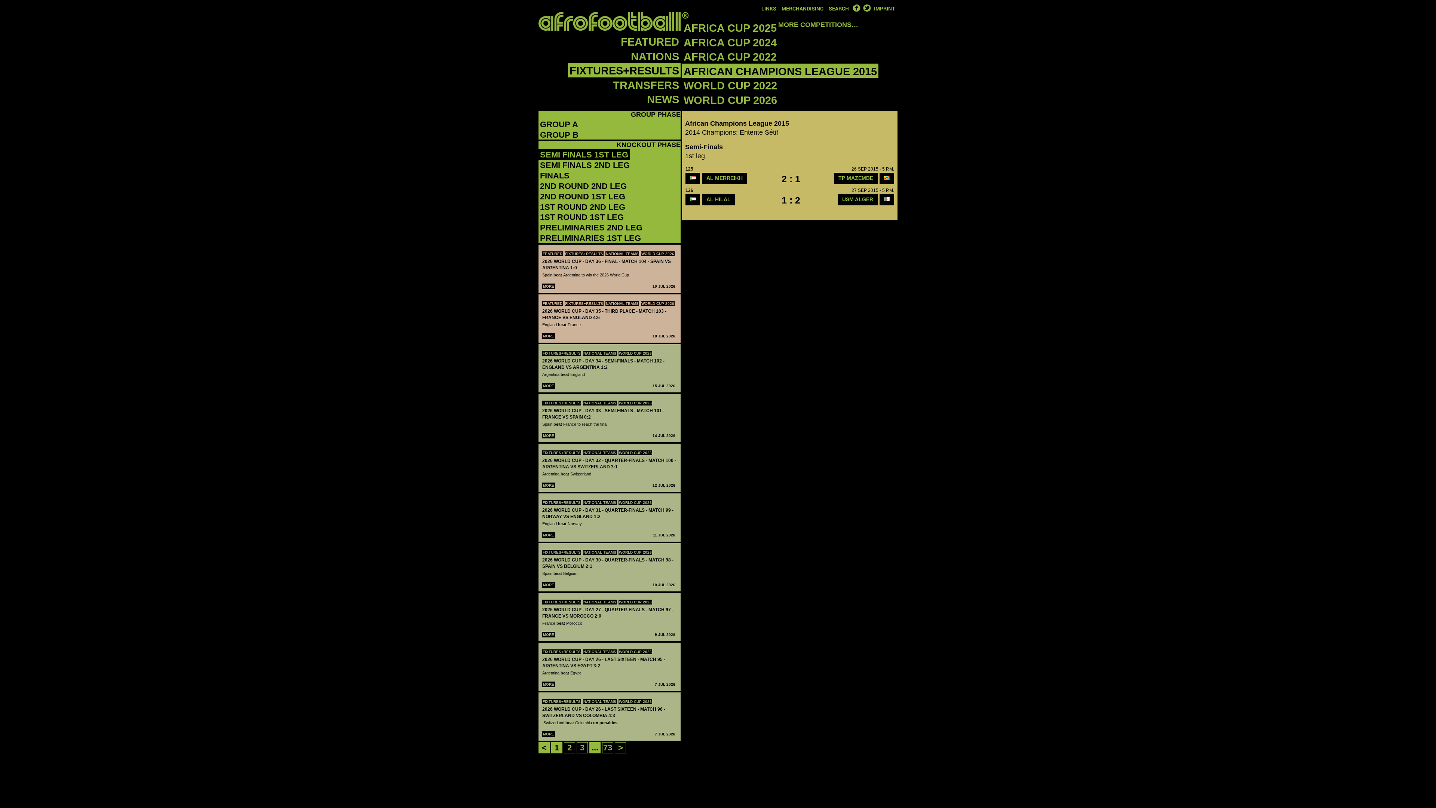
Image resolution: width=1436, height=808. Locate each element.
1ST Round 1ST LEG (582, 217)
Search (839, 8)
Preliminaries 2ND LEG (591, 227)
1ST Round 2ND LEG (582, 207)
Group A (559, 124)
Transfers (646, 85)
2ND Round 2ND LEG (583, 186)
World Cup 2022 (730, 86)
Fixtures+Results (624, 71)
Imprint (884, 8)
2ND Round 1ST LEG (582, 196)
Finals (555, 175)
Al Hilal (718, 199)
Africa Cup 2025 (730, 28)
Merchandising (802, 8)
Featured (650, 42)
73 (607, 747)
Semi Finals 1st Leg (584, 154)
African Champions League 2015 (780, 71)
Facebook (856, 7)
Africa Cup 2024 (730, 43)
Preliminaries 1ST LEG (590, 238)
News (663, 99)
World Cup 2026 (730, 100)
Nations (655, 56)
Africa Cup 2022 (730, 57)
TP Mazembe (855, 178)
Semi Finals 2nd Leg (585, 165)
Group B (559, 135)
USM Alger (857, 199)
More (548, 286)
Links (768, 8)
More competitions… (818, 24)
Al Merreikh (724, 178)
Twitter (866, 7)
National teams (622, 254)
